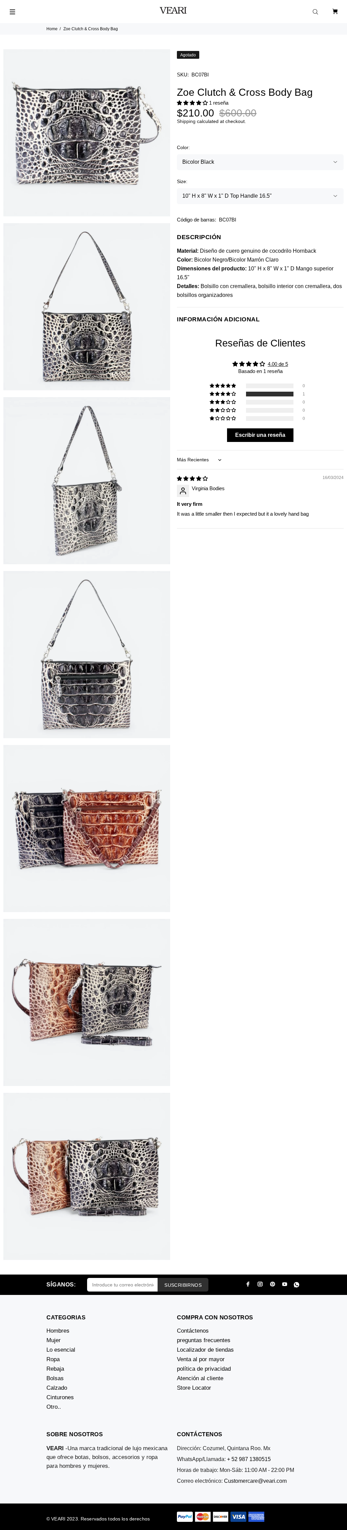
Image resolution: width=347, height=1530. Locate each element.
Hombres (57, 1331)
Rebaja (55, 1369)
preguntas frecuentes (203, 1340)
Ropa (53, 1359)
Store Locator (194, 1388)
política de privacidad (204, 1369)
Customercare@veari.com (255, 1481)
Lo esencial (60, 1350)
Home (52, 28)
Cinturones (60, 1397)
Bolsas (55, 1378)
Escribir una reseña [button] (260, 435)
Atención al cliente (200, 1378)
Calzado (56, 1388)
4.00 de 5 (278, 364)
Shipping (186, 121)
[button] (193, 103)
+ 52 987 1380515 (249, 1459)
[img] (192, 478)
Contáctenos (193, 1331)
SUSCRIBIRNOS (183, 1285)
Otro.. (53, 1407)
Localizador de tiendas (205, 1350)
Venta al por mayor (201, 1359)
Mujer (53, 1340)
